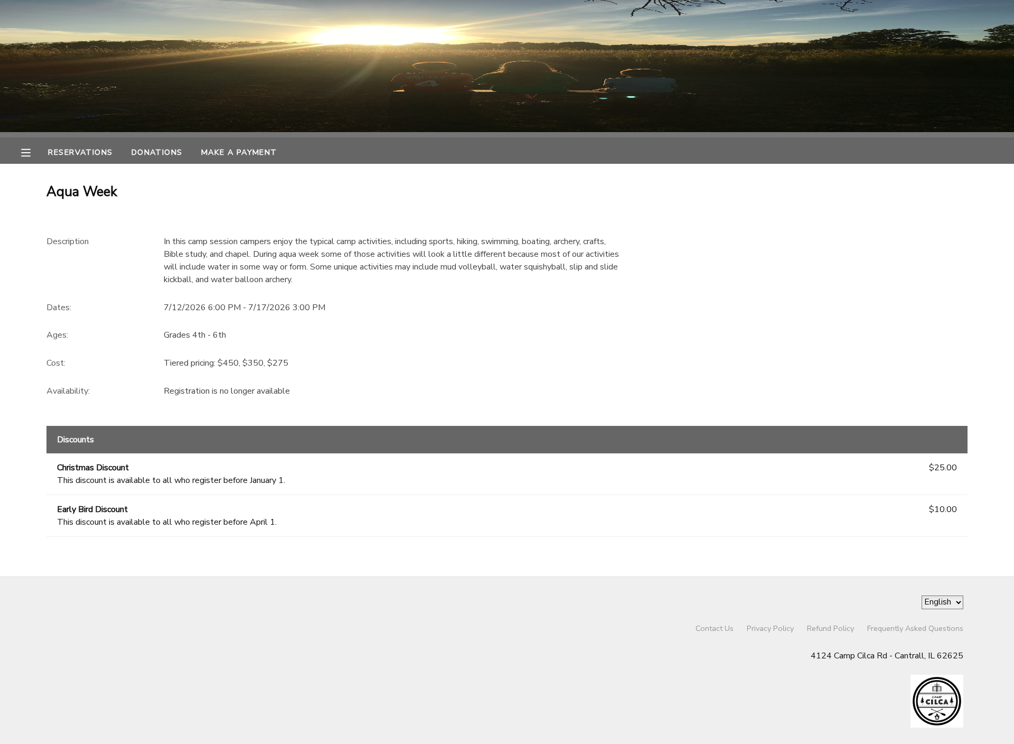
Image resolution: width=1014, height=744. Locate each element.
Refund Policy (830, 628)
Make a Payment (239, 152)
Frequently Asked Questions (915, 628)
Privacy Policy (770, 628)
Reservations (80, 152)
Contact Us (715, 628)
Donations (157, 152)
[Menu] (34, 151)
